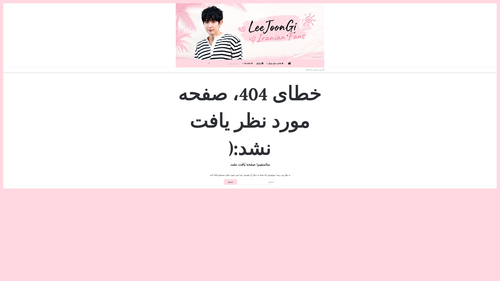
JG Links (247, 63)
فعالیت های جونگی (275, 63)
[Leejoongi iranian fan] (250, 31)
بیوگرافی (259, 63)
